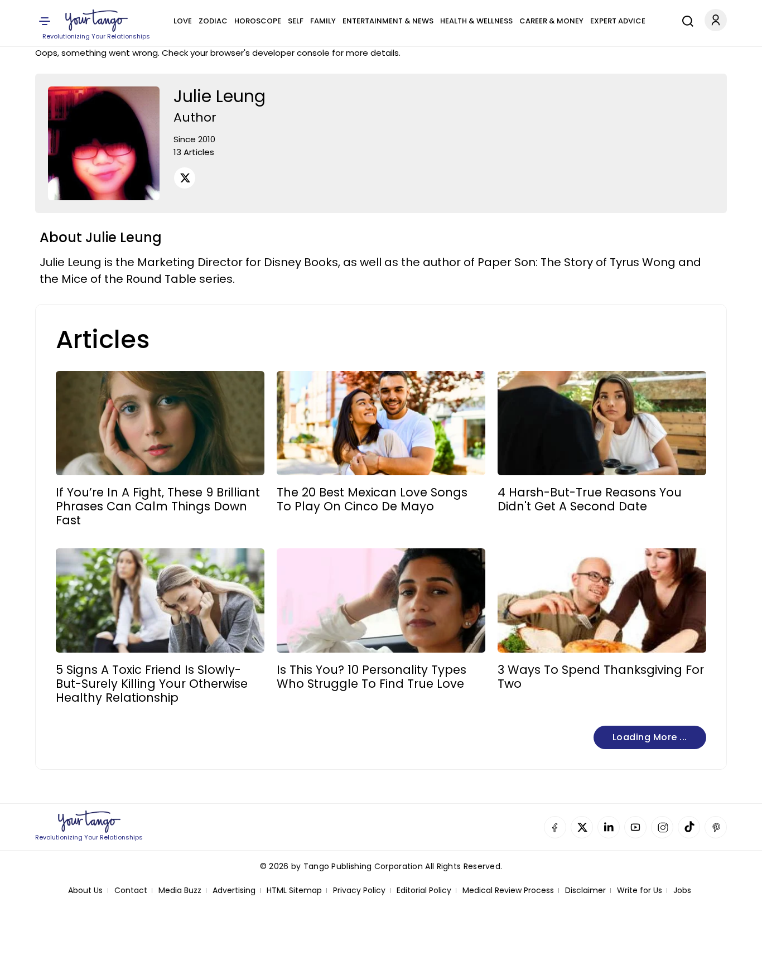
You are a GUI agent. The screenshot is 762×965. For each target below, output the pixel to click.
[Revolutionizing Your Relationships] (96, 20)
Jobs (682, 890)
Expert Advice (617, 21)
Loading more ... (650, 737)
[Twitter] (184, 178)
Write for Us (639, 890)
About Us (85, 890)
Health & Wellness (476, 21)
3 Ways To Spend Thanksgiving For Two (601, 677)
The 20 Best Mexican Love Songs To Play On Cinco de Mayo (372, 499)
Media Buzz (179, 890)
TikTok (689, 827)
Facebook (555, 827)
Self (295, 21)
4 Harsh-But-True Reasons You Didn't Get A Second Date (590, 499)
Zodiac (213, 21)
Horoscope (257, 21)
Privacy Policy (359, 890)
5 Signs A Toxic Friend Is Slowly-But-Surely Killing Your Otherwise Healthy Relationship (152, 684)
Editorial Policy (424, 890)
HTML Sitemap (294, 890)
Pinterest (716, 827)
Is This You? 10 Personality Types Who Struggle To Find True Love (371, 677)
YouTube (635, 827)
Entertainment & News (388, 21)
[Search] (685, 19)
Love (182, 21)
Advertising (234, 890)
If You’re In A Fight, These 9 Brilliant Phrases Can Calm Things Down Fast (158, 506)
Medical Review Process (508, 890)
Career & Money (551, 21)
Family (323, 21)
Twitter (582, 827)
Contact (130, 890)
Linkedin (608, 827)
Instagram (662, 827)
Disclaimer (585, 890)
